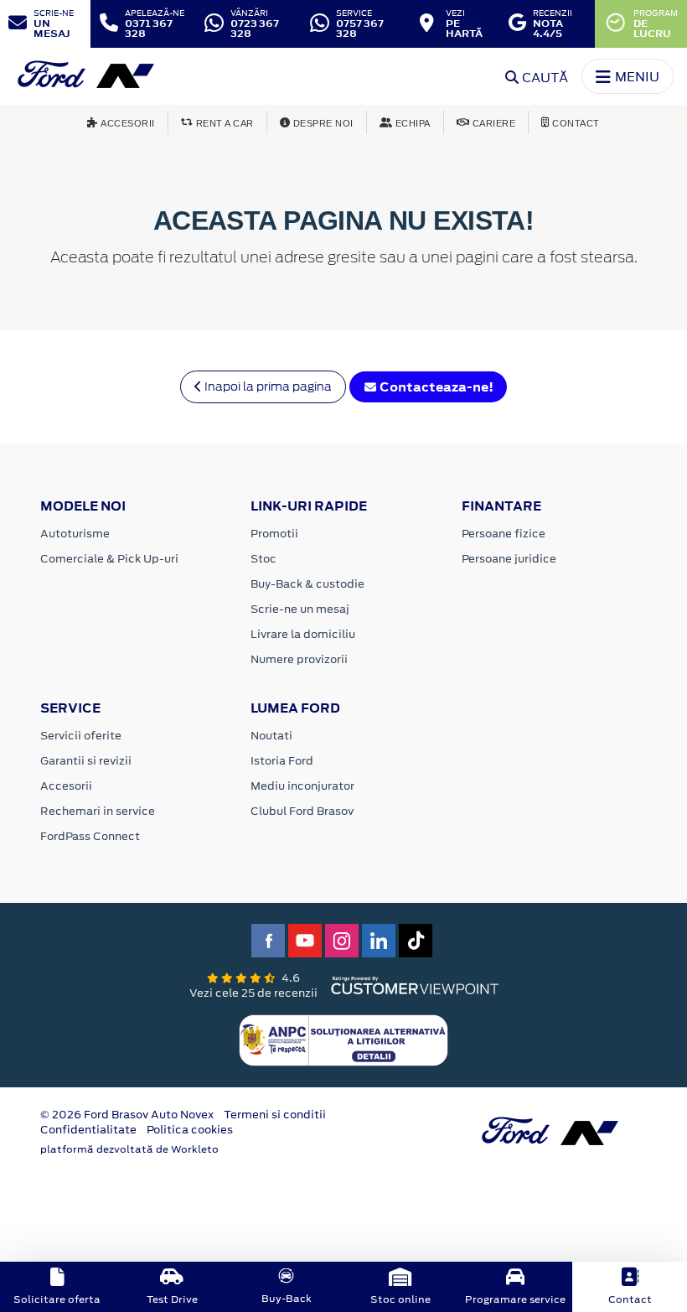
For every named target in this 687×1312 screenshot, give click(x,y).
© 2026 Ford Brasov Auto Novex (127, 1115)
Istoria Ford (282, 761)
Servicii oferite (80, 736)
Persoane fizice (503, 534)
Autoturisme (75, 534)
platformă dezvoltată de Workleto (129, 1149)
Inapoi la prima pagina (267, 386)
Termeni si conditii (275, 1115)
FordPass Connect (90, 836)
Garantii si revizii (86, 761)
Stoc (263, 559)
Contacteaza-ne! (435, 387)
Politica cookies (190, 1130)
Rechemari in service (97, 811)
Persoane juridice (509, 559)
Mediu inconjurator (302, 786)
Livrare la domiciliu (303, 634)
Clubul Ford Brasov (302, 811)
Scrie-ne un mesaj (300, 609)
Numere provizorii (299, 659)
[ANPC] (343, 1039)
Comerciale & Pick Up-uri (109, 559)
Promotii (274, 534)
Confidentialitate (88, 1130)
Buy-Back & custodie (307, 584)
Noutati (271, 736)
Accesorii (66, 786)
